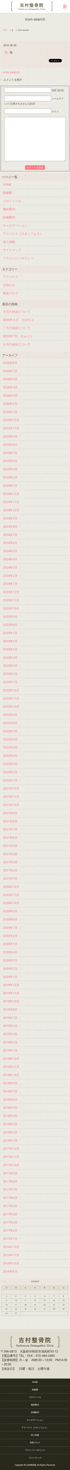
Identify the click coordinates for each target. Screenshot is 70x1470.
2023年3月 (10, 665)
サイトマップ (12, 250)
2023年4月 (10, 657)
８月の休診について (16, 311)
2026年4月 (10, 387)
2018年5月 (10, 1107)
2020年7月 (10, 927)
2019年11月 (11, 993)
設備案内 (9, 217)
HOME (7, 184)
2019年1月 (10, 1050)
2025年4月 (10, 469)
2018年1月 (10, 1140)
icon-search (11, 72)
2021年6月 (10, 837)
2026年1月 (10, 412)
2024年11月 (11, 502)
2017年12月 (11, 1148)
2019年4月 (10, 1034)
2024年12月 (11, 494)
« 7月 (5, 1281)
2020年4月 (10, 952)
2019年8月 (10, 1009)
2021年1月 (10, 878)
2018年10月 (11, 1075)
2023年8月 (10, 625)
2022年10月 (11, 706)
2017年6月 (10, 1198)
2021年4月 (10, 854)
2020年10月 (11, 903)
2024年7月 (10, 535)
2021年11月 (11, 796)
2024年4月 (10, 559)
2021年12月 (11, 788)
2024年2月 (10, 576)
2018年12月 (11, 1058)
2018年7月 (10, 1091)
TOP (5, 30)
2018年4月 (10, 1116)
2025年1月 (10, 485)
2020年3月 (10, 960)
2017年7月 (10, 1189)
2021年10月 (11, 805)
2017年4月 (10, 1214)
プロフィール (12, 201)
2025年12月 (11, 420)
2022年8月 (10, 723)
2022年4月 (10, 756)
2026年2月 (10, 404)
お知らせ (9, 285)
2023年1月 (10, 682)
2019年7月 (10, 1018)
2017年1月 (10, 1238)
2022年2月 (10, 772)
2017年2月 (10, 1230)
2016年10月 (11, 1263)
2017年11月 (11, 1157)
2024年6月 (10, 543)
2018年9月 (10, 1083)
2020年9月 (10, 911)
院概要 (7, 193)
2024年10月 (11, 510)
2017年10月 (11, 1165)
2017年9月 (10, 1173)
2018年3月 (10, 1124)
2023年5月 (10, 649)
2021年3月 (10, 862)
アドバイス (10, 276)
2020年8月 (10, 919)
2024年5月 (10, 551)
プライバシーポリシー (18, 258)
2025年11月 (11, 428)
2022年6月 (10, 739)
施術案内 (9, 209)
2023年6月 (10, 641)
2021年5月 (10, 846)
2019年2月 (10, 1042)
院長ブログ (10, 293)
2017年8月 (10, 1181)
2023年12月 (11, 592)
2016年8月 (10, 1271)
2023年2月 (10, 674)
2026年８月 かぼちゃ (18, 320)
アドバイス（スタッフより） (23, 233)
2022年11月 (11, 698)
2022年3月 (10, 764)
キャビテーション (15, 225)
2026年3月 (10, 395)
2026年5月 (10, 379)
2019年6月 (10, 1026)
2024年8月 (10, 526)
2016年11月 (11, 1255)
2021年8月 (10, 821)
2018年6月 (10, 1099)
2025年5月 (10, 461)
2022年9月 (10, 715)
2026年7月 (10, 371)
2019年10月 (11, 1001)
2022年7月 (10, 731)
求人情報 (9, 242)
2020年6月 (10, 936)
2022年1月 (10, 780)
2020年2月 (10, 968)
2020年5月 (10, 944)
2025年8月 (10, 444)
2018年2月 (10, 1132)
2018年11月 (11, 1067)
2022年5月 (10, 747)
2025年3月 (10, 477)
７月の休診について (16, 328)
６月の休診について (16, 344)
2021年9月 (10, 813)
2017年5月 (10, 1206)
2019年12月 (11, 985)
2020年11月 (11, 895)
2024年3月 (10, 567)
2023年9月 (10, 616)
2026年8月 (10, 363)
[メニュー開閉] (64, 6)
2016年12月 (11, 1247)
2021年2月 (10, 870)
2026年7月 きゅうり (18, 336)
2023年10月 (11, 608)
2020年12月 (11, 887)
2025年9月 (10, 436)
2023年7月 (10, 633)
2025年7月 (10, 453)
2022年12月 (11, 690)
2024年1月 (10, 584)
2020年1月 (10, 977)
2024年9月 (10, 518)
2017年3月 (10, 1222)
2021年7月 (10, 829)
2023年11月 (11, 600)
